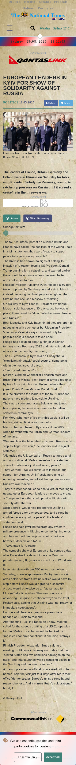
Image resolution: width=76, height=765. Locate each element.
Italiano (29, 8)
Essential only (27, 757)
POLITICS (10, 102)
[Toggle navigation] (9, 28)
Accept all (53, 757)
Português (45, 8)
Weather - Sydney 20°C (55, 28)
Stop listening (39, 218)
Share (52, 103)
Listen (13, 218)
